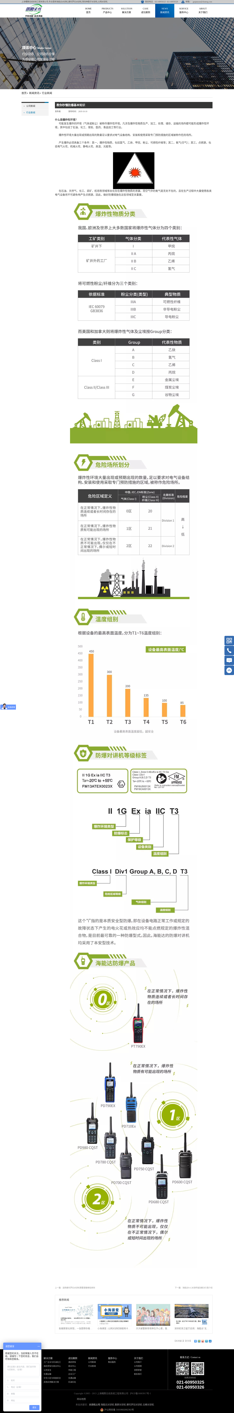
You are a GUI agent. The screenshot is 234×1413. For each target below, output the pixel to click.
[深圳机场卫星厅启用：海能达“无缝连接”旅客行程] (191, 1306)
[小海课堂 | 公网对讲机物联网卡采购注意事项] (114, 1306)
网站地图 (81, 1399)
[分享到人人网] (210, 1341)
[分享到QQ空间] (199, 1341)
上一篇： (75, 1288)
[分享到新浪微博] (203, 1341)
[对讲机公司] (33, 5)
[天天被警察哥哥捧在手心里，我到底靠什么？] (153, 1306)
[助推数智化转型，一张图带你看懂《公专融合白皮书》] (76, 1306)
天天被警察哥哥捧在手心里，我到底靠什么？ (153, 1328)
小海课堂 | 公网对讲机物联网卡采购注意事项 (114, 1328)
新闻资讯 (34, 93)
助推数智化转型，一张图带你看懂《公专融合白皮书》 (76, 1328)
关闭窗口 (179, 1341)
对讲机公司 (94, 1404)
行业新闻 (47, 93)
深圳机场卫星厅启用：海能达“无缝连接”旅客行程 (191, 1328)
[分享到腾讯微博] (206, 1341)
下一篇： (194, 1288)
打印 (188, 1341)
